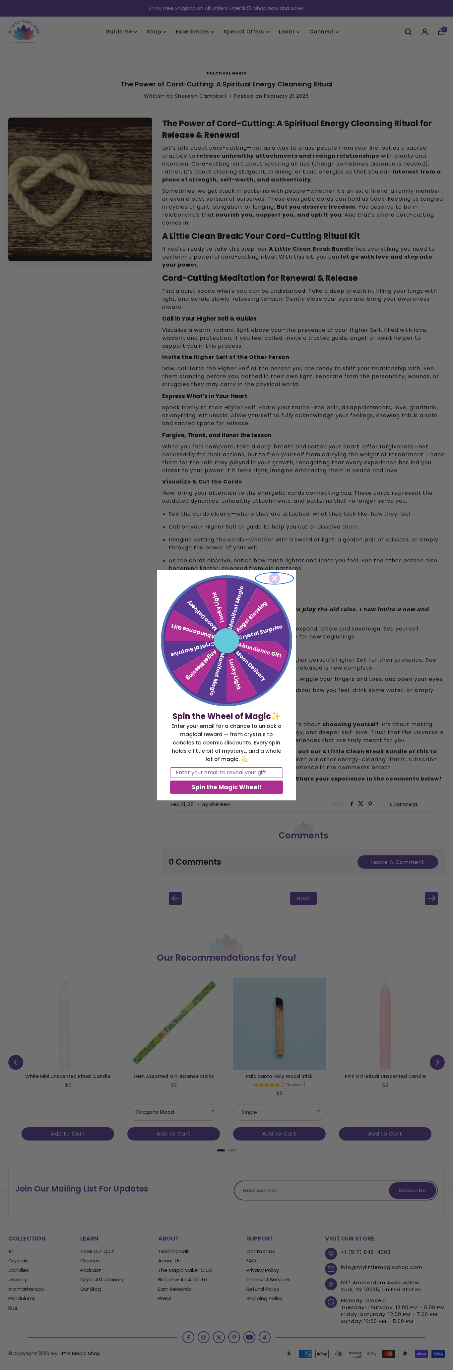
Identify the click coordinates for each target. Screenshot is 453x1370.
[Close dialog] (274, 578)
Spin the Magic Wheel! (226, 787)
